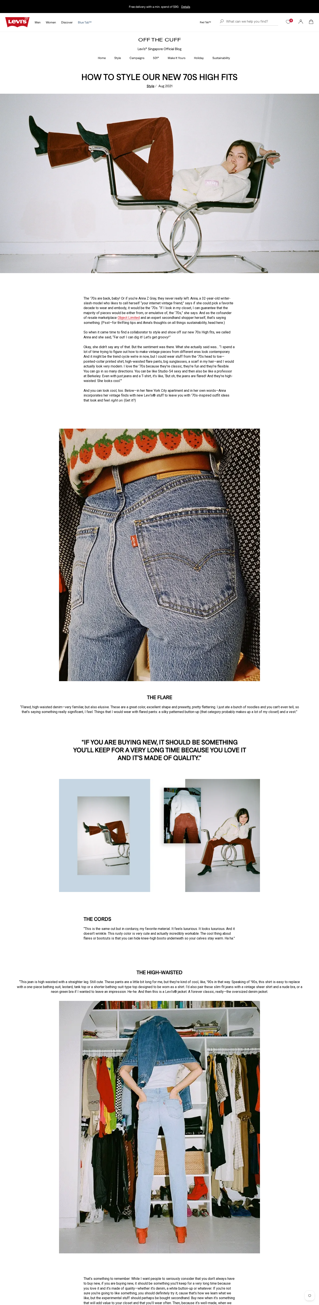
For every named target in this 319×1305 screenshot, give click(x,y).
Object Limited (129, 318)
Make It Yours (176, 58)
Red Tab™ (205, 22)
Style (117, 58)
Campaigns (137, 58)
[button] (311, 21)
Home (102, 58)
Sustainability (221, 58)
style (150, 86)
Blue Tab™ (85, 22)
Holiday (199, 58)
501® (156, 58)
